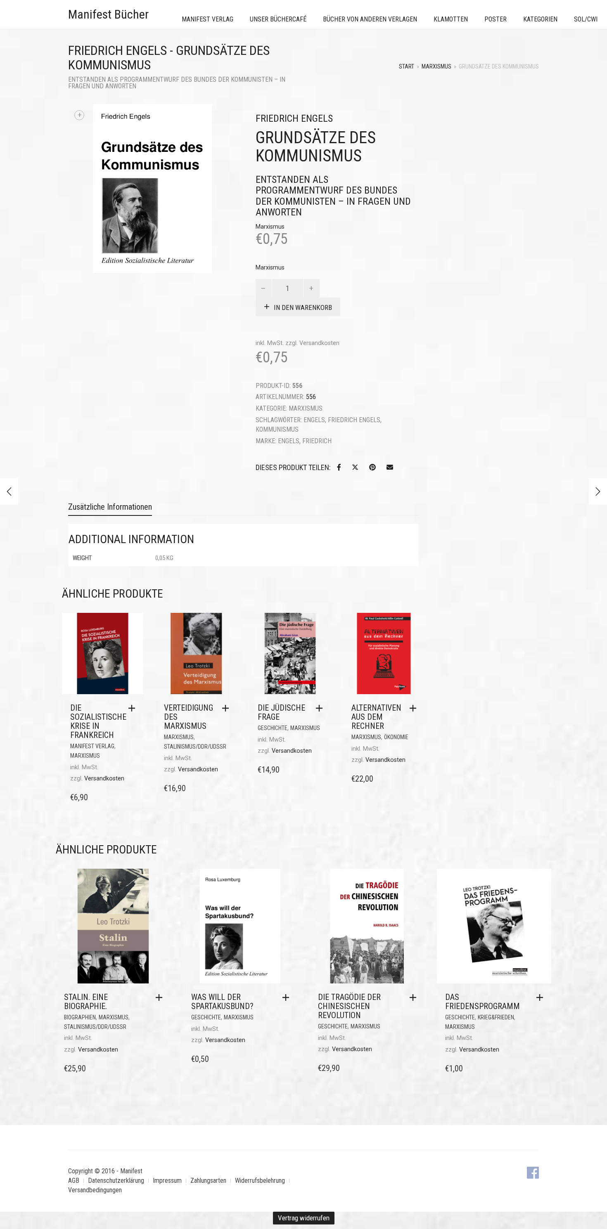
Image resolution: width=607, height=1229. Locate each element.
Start (406, 66)
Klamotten (451, 19)
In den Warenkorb (303, 307)
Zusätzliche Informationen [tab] (110, 507)
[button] (133, 708)
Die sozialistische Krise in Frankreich (98, 721)
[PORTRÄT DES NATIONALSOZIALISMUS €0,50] (598, 491)
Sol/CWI (586, 19)
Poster (495, 19)
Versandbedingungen (95, 1190)
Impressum (167, 1180)
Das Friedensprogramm (482, 1001)
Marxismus (436, 66)
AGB (73, 1180)
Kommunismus (277, 429)
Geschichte (272, 728)
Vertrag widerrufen (304, 1218)
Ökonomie (396, 737)
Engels (314, 420)
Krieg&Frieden (496, 1017)
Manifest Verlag (207, 19)
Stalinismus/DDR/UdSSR (195, 746)
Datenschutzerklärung (116, 1180)
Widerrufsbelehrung (260, 1180)
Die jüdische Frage (281, 712)
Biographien (80, 1017)
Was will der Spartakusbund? (222, 1001)
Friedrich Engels (354, 420)
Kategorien (540, 19)
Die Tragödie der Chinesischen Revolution (349, 1006)
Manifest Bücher (108, 14)
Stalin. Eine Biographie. (86, 1001)
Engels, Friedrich (305, 441)
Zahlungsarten (208, 1180)
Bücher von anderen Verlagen (370, 19)
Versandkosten (319, 343)
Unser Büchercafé (278, 19)
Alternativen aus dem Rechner (376, 717)
